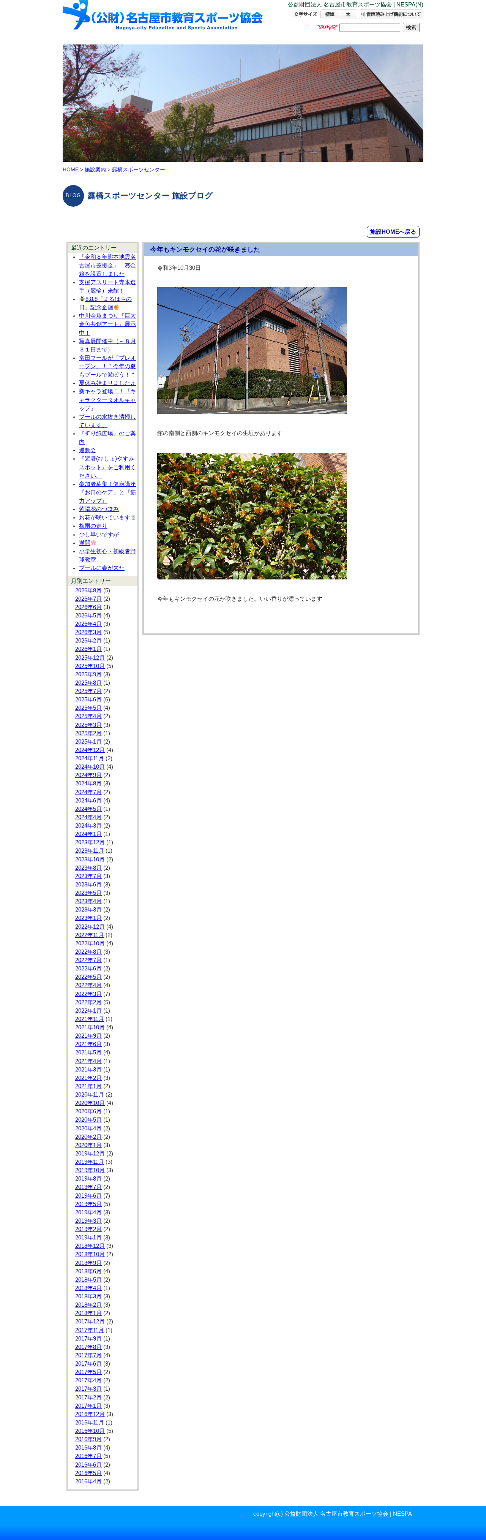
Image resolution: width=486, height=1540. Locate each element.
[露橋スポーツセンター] (163, 22)
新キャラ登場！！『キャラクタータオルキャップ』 (107, 399)
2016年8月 (88, 1448)
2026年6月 (88, 607)
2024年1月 (88, 834)
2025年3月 (88, 725)
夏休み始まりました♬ (107, 383)
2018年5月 (88, 1280)
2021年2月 (88, 1078)
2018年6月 (88, 1271)
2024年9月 (88, 775)
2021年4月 (88, 1061)
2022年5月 (88, 977)
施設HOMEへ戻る (393, 231)
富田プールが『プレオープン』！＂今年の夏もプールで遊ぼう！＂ (107, 366)
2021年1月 (88, 1086)
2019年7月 (88, 1187)
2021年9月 (88, 1036)
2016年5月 (88, 1473)
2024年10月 (90, 767)
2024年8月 (88, 783)
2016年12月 (90, 1414)
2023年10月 (90, 859)
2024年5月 (88, 809)
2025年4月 (88, 716)
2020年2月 (88, 1137)
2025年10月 (90, 666)
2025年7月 (88, 691)
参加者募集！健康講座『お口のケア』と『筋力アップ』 (107, 492)
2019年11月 (89, 1162)
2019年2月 (88, 1229)
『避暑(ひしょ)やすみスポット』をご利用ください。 (107, 467)
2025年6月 (88, 699)
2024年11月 (89, 758)
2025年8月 (88, 683)
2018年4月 (88, 1288)
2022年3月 (88, 994)
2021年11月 (89, 1019)
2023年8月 (88, 868)
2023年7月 (88, 876)
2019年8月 (88, 1179)
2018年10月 (90, 1254)
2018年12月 (90, 1246)
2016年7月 (88, 1456)
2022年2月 (88, 1002)
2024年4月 (88, 817)
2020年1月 (88, 1145)
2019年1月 (88, 1238)
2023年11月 (89, 851)
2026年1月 (88, 649)
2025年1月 (88, 742)
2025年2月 (88, 733)
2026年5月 (88, 616)
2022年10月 (90, 943)
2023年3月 (88, 910)
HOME (71, 169)
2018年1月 (88, 1313)
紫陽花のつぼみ (99, 509)
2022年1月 (88, 1011)
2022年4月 (88, 985)
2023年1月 (88, 918)
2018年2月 (88, 1305)
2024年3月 (88, 826)
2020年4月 (88, 1128)
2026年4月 (88, 624)
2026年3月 (88, 632)
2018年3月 (88, 1296)
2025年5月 (88, 708)
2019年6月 (88, 1196)
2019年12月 (90, 1154)
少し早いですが (99, 535)
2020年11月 (89, 1095)
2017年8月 (88, 1347)
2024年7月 (88, 792)
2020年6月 (88, 1111)
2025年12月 (90, 658)
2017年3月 (88, 1389)
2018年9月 (88, 1263)
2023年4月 (88, 901)
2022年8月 (88, 952)
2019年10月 (90, 1170)
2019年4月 (88, 1212)
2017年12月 (90, 1321)
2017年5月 (88, 1372)
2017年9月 (88, 1339)
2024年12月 (90, 750)
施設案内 (95, 169)
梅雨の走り (93, 526)
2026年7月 (88, 599)
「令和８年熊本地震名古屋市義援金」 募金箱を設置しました (107, 265)
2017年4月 (88, 1380)
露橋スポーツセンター (138, 169)
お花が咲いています (104, 517)
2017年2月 (88, 1397)
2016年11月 (89, 1423)
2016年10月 (90, 1431)
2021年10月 (90, 1027)
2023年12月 (90, 842)
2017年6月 (88, 1364)
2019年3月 (88, 1221)
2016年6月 (88, 1465)
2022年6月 (88, 968)
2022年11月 (89, 935)
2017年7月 (88, 1355)
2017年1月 (88, 1406)
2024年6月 (88, 801)
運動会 (87, 450)
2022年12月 (90, 927)
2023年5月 (88, 893)
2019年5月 (88, 1204)
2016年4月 (88, 1481)
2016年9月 (88, 1439)
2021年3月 (88, 1070)
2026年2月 (88, 641)
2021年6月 (88, 1044)
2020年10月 (90, 1103)
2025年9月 (88, 674)
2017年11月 (89, 1330)
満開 (84, 543)
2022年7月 (88, 960)
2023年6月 (88, 885)
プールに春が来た (102, 568)
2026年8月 (88, 590)
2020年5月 (88, 1120)
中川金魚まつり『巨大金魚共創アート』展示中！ (107, 324)
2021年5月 (88, 1052)
